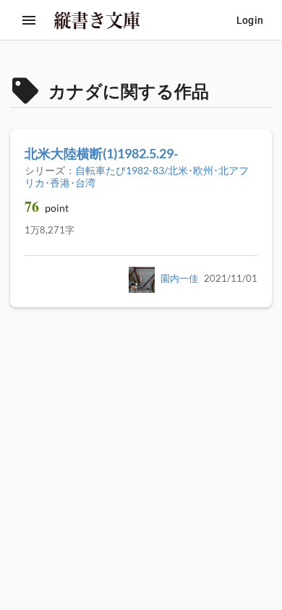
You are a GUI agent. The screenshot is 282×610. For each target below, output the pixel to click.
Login (249, 20)
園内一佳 (179, 278)
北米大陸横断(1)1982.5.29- (101, 153)
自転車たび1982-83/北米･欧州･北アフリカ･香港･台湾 (137, 176)
